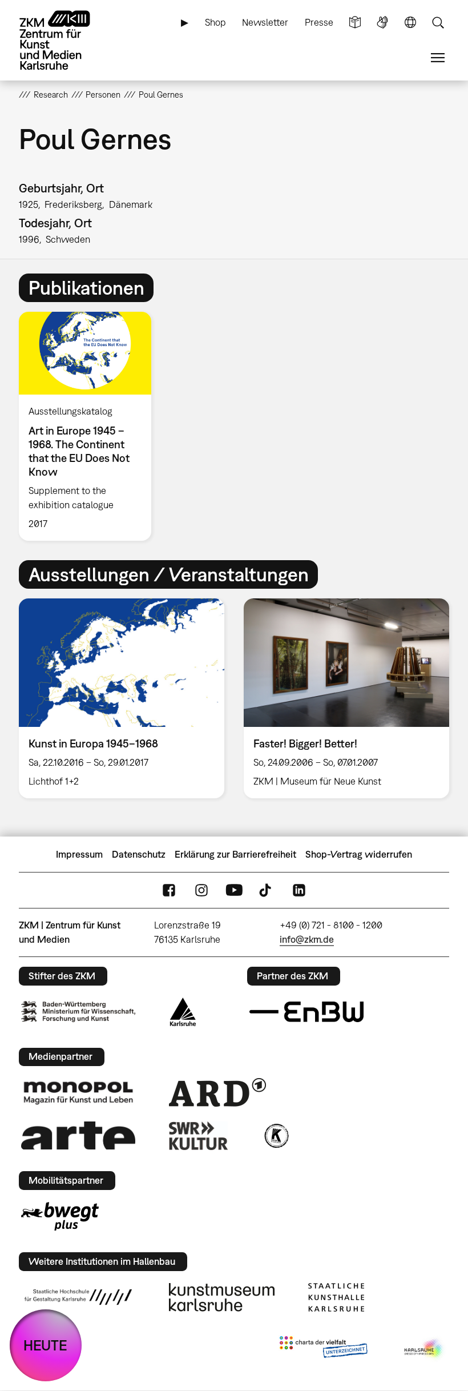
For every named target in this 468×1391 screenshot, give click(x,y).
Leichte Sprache (355, 22)
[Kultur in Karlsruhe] (275, 1135)
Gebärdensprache (382, 22)
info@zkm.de (307, 939)
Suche (437, 22)
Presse (319, 22)
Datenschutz (139, 854)
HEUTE (45, 1345)
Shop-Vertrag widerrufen (358, 854)
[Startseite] (64, 40)
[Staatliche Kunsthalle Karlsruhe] (336, 1297)
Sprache (410, 22)
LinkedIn (299, 890)
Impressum (79, 854)
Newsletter (265, 22)
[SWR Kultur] (198, 1135)
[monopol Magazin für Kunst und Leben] (78, 1092)
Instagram (201, 890)
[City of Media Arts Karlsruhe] (424, 1349)
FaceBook (169, 890)
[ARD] (217, 1092)
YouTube (234, 890)
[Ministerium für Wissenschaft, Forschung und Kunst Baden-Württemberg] (78, 1011)
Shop (215, 22)
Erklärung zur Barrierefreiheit (235, 854)
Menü (437, 58)
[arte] (78, 1135)
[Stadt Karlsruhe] (183, 1012)
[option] (90, 426)
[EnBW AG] (306, 1012)
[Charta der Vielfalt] (323, 1349)
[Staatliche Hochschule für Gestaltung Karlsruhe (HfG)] (78, 1297)
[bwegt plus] (60, 1216)
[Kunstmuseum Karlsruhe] (222, 1297)
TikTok (266, 890)
